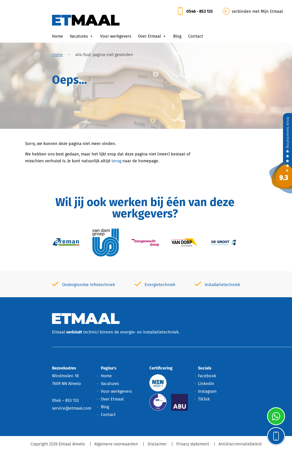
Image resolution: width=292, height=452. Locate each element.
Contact (195, 36)
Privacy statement (192, 444)
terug (116, 160)
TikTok (204, 399)
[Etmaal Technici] (280, 152)
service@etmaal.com (71, 408)
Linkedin (206, 383)
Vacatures (79, 36)
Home (57, 36)
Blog (177, 36)
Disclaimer (157, 444)
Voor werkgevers (115, 36)
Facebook (207, 375)
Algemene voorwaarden (116, 444)
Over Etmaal (149, 36)
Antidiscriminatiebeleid (240, 444)
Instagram (207, 391)
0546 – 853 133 (65, 400)
